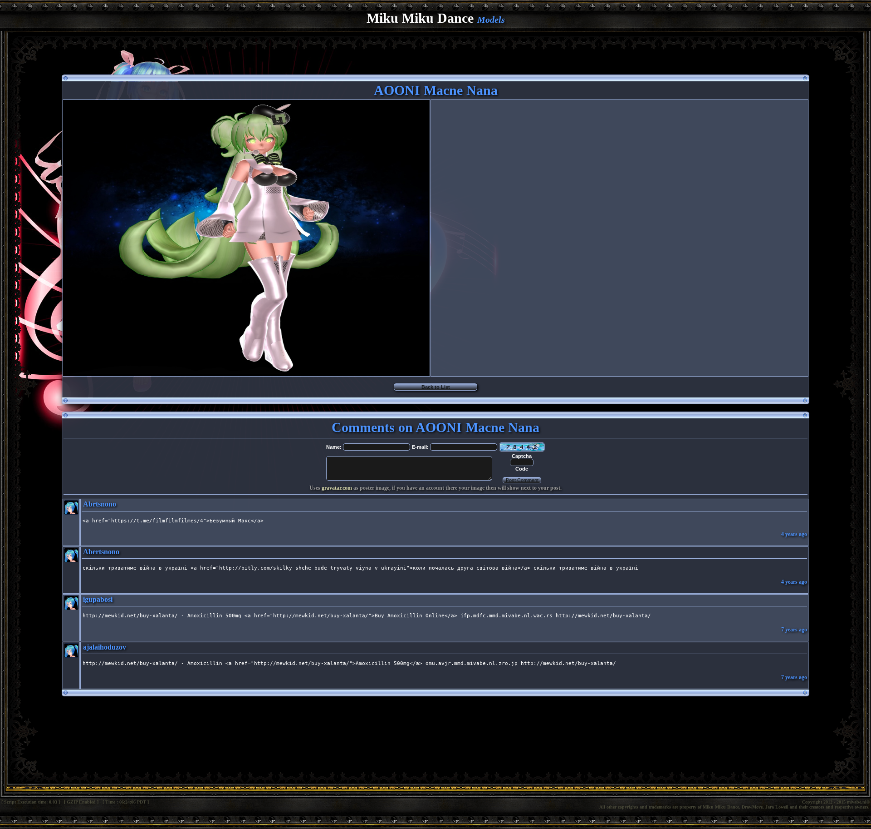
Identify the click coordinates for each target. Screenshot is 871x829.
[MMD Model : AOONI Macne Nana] (246, 373)
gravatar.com (337, 488)
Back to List (435, 387)
